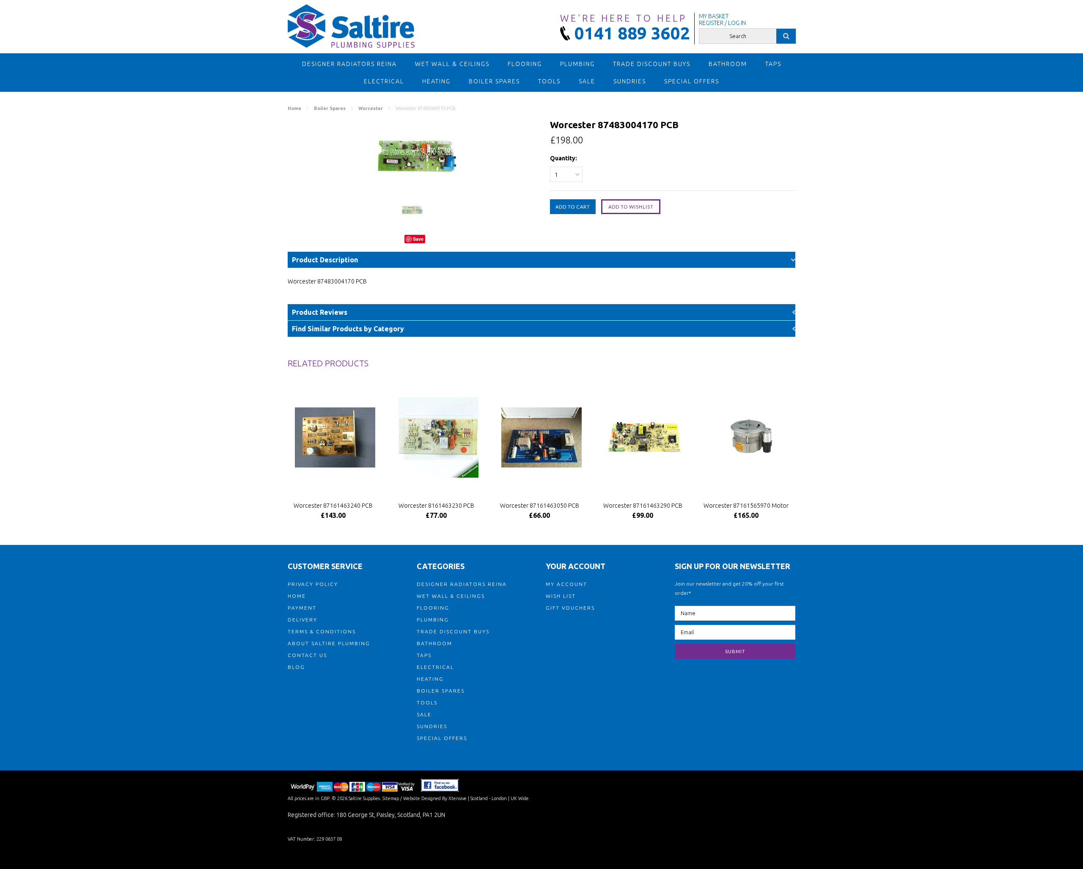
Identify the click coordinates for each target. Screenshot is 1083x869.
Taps (773, 63)
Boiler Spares (494, 81)
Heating (436, 81)
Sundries (629, 81)
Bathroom (728, 63)
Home (294, 108)
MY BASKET (713, 16)
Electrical (384, 81)
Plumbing (577, 63)
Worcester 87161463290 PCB (642, 505)
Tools (549, 81)
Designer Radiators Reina (349, 63)
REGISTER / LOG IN (722, 22)
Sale (587, 81)
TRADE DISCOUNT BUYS (651, 63)
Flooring (525, 63)
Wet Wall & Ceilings (452, 63)
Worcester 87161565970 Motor (746, 505)
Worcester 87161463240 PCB (333, 505)
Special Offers (691, 81)
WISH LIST (561, 596)
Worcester (370, 108)
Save (418, 239)
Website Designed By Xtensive (435, 798)
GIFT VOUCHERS (570, 607)
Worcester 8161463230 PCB (436, 505)
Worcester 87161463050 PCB (539, 505)
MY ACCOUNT (566, 584)
